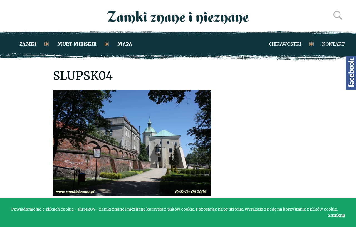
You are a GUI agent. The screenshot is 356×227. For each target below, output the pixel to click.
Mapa (124, 44)
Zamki (27, 44)
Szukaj (338, 15)
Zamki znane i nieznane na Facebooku (351, 73)
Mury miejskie (77, 44)
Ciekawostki (285, 44)
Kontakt (333, 44)
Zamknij (336, 215)
